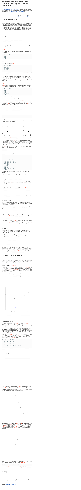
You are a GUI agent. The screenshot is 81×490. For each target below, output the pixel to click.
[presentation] (9, 23)
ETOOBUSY (5, 1)
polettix (9, 486)
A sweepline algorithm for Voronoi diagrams (17, 11)
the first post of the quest (13, 257)
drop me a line (14, 484)
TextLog (22, 486)
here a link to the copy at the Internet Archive (21, 16)
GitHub (7, 484)
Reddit (9, 484)
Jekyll (17, 486)
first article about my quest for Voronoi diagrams (11, 9)
